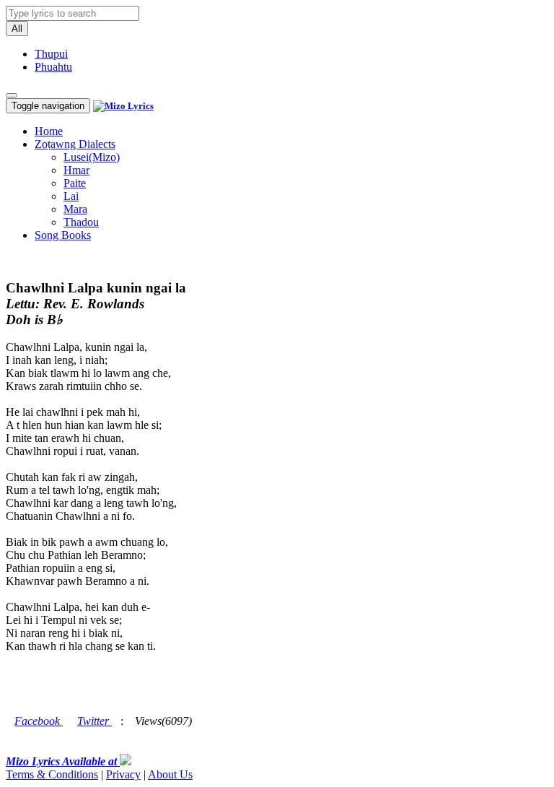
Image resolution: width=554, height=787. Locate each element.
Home (49, 131)
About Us (170, 774)
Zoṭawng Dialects (75, 144)
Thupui (51, 54)
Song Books (63, 235)
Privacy (123, 774)
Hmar (76, 170)
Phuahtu (53, 67)
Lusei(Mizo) (91, 157)
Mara (75, 209)
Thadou (81, 222)
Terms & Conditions (52, 774)
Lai (71, 196)
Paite (74, 183)
